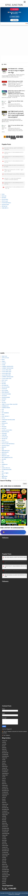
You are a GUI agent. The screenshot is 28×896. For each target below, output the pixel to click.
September (4, 756)
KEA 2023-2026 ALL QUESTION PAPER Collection (16, 557)
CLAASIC (4, 363)
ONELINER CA (5, 208)
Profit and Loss (5, 442)
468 (18, 136)
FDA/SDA (4, 197)
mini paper (4, 426)
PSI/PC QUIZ (5, 201)
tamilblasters (5, 464)
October (4, 754)
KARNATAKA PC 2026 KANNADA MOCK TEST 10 (16, 566)
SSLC (3, 462)
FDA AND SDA (5, 385)
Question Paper (5, 204)
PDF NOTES (4, 206)
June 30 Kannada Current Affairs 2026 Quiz (14, 174)
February (4, 766)
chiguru (3, 361)
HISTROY (4, 399)
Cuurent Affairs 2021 (6, 378)
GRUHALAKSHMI (6, 397)
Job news (4, 402)
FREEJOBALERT (5, 392)
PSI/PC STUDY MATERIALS (8, 443)
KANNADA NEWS (6, 407)
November (4, 752)
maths (3, 424)
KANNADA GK (5, 406)
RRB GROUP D (5, 452)
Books (3, 359)
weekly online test (6, 467)
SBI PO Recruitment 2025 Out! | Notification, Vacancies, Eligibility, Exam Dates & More (16, 92)
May (3, 745)
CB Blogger (17, 894)
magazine (4, 421)
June (3, 744)
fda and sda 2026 (5, 387)
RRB (3, 449)
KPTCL (3, 418)
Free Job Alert (5, 199)
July (3, 742)
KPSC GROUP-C (5, 416)
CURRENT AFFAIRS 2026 (7, 376)
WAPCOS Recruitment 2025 (15, 81)
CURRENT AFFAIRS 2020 (7, 368)
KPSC (3, 414)
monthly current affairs (7, 430)
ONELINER (4, 435)
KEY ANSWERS (5, 412)
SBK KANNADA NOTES (7, 457)
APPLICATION (5, 357)
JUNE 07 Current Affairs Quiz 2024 (9, 404)
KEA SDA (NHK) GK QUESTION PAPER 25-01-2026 (15, 575)
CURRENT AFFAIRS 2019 (7, 366)
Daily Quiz (4, 195)
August (4, 740)
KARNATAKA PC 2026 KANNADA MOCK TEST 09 (16, 571)
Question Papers (5, 445)
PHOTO (3, 440)
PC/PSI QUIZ (5, 436)
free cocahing (5, 390)
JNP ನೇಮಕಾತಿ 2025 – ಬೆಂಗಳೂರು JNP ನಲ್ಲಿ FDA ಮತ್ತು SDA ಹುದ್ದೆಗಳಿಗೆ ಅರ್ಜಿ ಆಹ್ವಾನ (16, 70)
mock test (4, 428)
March (3, 749)
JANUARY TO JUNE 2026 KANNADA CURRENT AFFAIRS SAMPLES (12, 179)
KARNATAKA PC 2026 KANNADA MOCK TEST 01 (16, 562)
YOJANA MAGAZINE (6, 469)
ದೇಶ (3, 471)
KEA (3, 411)
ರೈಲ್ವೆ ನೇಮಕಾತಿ (4, 476)
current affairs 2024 (6, 373)
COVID (3, 364)
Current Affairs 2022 (6, 369)
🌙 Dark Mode (14, 20)
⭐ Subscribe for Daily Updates (13, 532)
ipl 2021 (3, 400)
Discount (4, 382)
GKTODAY (4, 395)
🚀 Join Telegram (6, 735)
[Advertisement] (14, 39)
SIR (2, 461)
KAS (3, 409)
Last (14, 138)
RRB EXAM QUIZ (6, 450)
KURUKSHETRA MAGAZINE (8, 419)
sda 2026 (4, 459)
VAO (3, 466)
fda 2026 (4, 383)
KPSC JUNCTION (14, 5)
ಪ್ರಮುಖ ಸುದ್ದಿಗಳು (5, 473)
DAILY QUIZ (4, 380)
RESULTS (4, 447)
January (4, 751)
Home (3, 194)
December (4, 788)
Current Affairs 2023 (6, 371)
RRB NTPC (4, 454)
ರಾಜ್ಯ (3, 474)
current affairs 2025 (6, 375)
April (3, 747)
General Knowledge (6, 393)
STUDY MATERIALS (6, 202)
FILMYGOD (4, 388)
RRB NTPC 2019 (5, 455)
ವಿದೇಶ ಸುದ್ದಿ (4, 478)
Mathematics (5, 423)
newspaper (4, 433)
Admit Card (4, 356)
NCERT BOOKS (5, 431)
